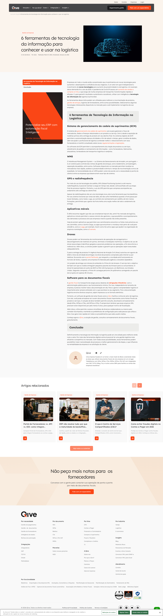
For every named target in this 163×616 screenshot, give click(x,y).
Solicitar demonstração (35, 138)
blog (17, 14)
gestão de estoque (73, 103)
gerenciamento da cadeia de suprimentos (92, 131)
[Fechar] (160, 612)
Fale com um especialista (139, 8)
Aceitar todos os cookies (140, 612)
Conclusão (27, 87)
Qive (110, 296)
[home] (15, 8)
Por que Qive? (37, 8)
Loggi (82, 227)
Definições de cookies (109, 612)
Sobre (116, 2)
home (12, 14)
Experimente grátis (117, 8)
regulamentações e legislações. (113, 143)
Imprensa (134, 2)
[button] (27, 8)
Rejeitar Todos (124, 612)
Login (142, 2)
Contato (124, 2)
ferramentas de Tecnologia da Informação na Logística (40, 82)
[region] (81, 612)
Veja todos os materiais (81, 448)
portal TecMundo (92, 257)
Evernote (92, 229)
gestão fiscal (73, 283)
